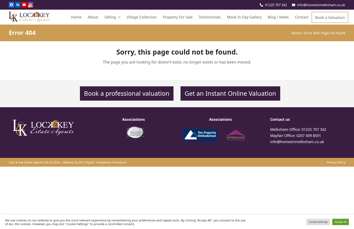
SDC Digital (87, 162)
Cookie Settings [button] (318, 222)
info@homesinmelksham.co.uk (321, 5)
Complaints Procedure (111, 162)
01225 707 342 (276, 5)
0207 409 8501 (308, 135)
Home (296, 33)
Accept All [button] (340, 222)
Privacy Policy (336, 162)
